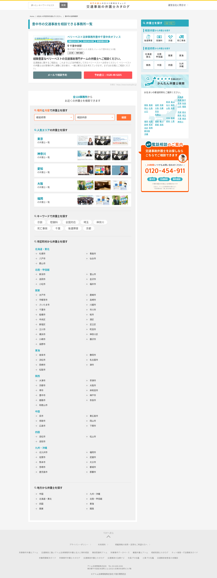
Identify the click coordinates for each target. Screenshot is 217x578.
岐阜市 (42, 355)
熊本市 (42, 462)
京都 (88, 228)
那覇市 (93, 472)
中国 (41, 494)
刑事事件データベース (120, 552)
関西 (92, 509)
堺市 (41, 390)
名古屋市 (94, 360)
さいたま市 (44, 305)
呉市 (41, 416)
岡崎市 (42, 365)
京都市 (42, 385)
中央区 (42, 319)
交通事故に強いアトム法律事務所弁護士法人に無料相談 (65, 552)
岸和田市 (94, 390)
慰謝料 (54, 222)
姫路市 (42, 400)
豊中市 (42, 395)
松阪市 (42, 370)
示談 (39, 222)
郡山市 (42, 263)
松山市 (93, 437)
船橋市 (42, 315)
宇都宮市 (43, 300)
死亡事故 (42, 228)
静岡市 (93, 355)
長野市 (42, 344)
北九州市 (43, 452)
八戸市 (42, 258)
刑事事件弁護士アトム (28, 552)
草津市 (93, 380)
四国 (41, 504)
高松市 (42, 437)
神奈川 (100, 222)
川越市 (93, 305)
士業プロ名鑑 (148, 558)
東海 (92, 504)
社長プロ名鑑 (133, 558)
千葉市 (42, 310)
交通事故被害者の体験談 (167, 558)
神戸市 (93, 395)
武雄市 (93, 457)
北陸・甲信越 (96, 499)
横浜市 (42, 334)
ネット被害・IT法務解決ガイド (185, 552)
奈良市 (93, 400)
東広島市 (94, 416)
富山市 (93, 274)
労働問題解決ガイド (47, 558)
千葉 (57, 228)
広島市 (42, 426)
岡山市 (93, 421)
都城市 (93, 467)
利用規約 (102, 544)
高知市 (42, 441)
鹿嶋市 (93, 295)
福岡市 (93, 452)
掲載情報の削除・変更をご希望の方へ (131, 544)
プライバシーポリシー (78, 544)
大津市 (42, 380)
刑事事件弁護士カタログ (69, 558)
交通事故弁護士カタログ (93, 558)
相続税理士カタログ (159, 552)
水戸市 (42, 295)
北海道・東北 (45, 499)
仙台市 (93, 258)
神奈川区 (94, 334)
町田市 (93, 329)
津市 (92, 365)
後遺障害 (73, 228)
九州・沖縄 (95, 494)
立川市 (42, 329)
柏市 (92, 315)
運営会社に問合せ (177, 5)
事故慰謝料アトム (99, 552)
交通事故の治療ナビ (116, 558)
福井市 (93, 284)
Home (32, 16)
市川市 (93, 310)
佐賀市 (42, 457)
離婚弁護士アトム (140, 552)
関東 (41, 509)
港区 (92, 319)
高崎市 (93, 300)
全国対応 (71, 222)
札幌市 (42, 254)
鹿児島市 (43, 472)
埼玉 (86, 222)
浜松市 (42, 360)
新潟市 (42, 274)
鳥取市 (42, 421)
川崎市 (42, 339)
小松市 (42, 284)
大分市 (93, 462)
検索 (124, 117)
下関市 (93, 426)
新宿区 (42, 324)
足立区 (93, 324)
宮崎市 (42, 467)
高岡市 (42, 279)
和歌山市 (43, 405)
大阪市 (93, 385)
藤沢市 (93, 339)
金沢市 (93, 279)
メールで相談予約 (57, 75)
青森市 (93, 254)
